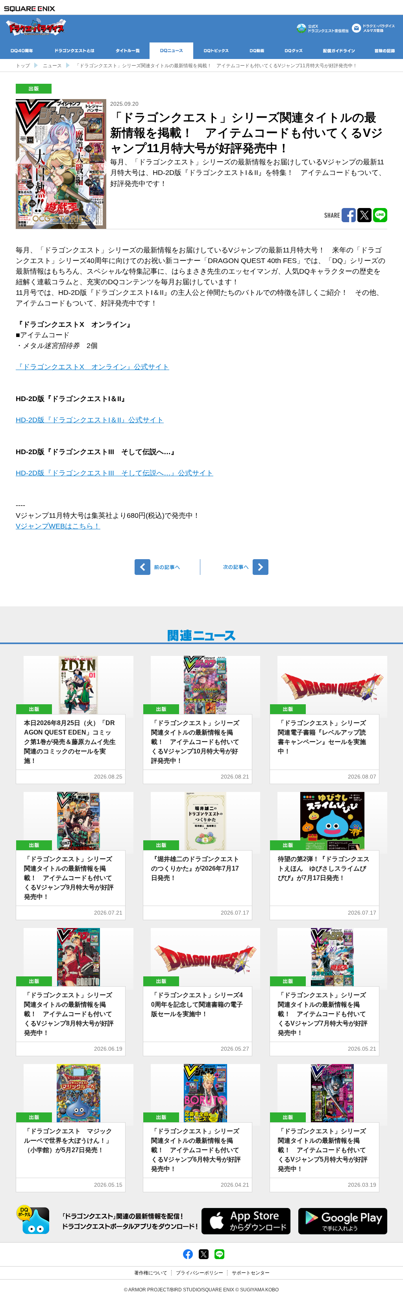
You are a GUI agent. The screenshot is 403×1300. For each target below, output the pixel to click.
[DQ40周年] (22, 50)
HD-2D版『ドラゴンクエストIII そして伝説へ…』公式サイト (114, 473)
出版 (34, 89)
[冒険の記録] (384, 50)
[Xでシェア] (204, 1253)
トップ (23, 65)
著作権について (150, 1273)
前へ (167, 567)
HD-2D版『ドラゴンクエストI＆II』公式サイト (90, 420)
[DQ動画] (257, 50)
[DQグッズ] (293, 50)
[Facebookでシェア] (188, 1253)
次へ (235, 567)
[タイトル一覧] (128, 50)
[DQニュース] (171, 50)
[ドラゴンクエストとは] (75, 50)
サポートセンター (251, 1273)
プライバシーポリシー (199, 1273)
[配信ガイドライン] (339, 50)
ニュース (52, 65)
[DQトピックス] (216, 50)
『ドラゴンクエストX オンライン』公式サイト (92, 367)
